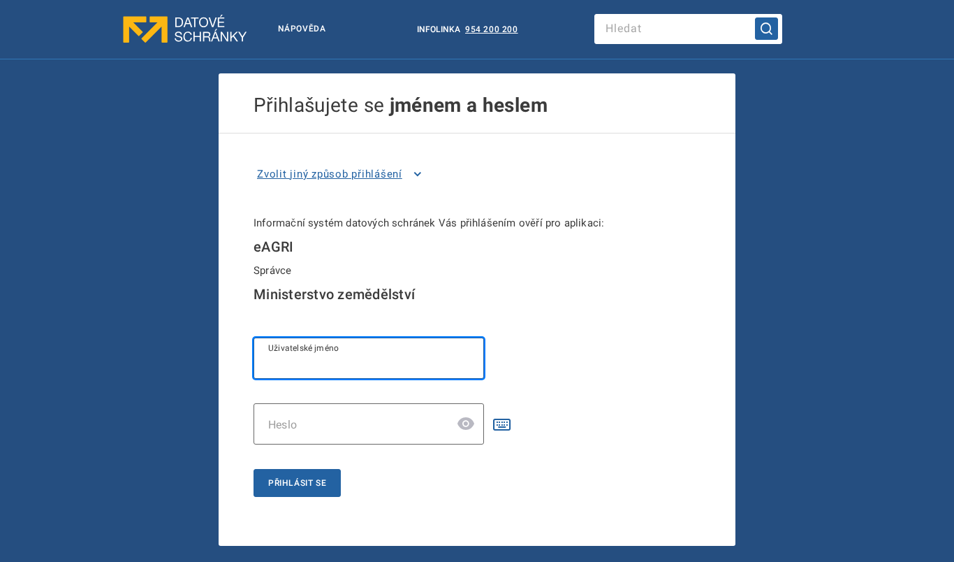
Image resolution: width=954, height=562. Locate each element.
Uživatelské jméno (303, 348)
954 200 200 (491, 29)
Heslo (282, 424)
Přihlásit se (297, 483)
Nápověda (302, 29)
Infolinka (439, 29)
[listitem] (342, 174)
